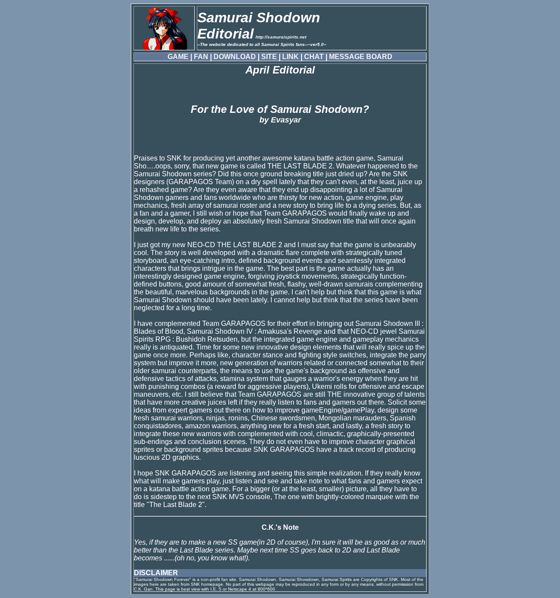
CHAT (314, 56)
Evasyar (286, 119)
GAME (178, 56)
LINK (290, 56)
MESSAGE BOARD (360, 56)
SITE (269, 56)
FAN (201, 56)
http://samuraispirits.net (281, 37)
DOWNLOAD (235, 56)
